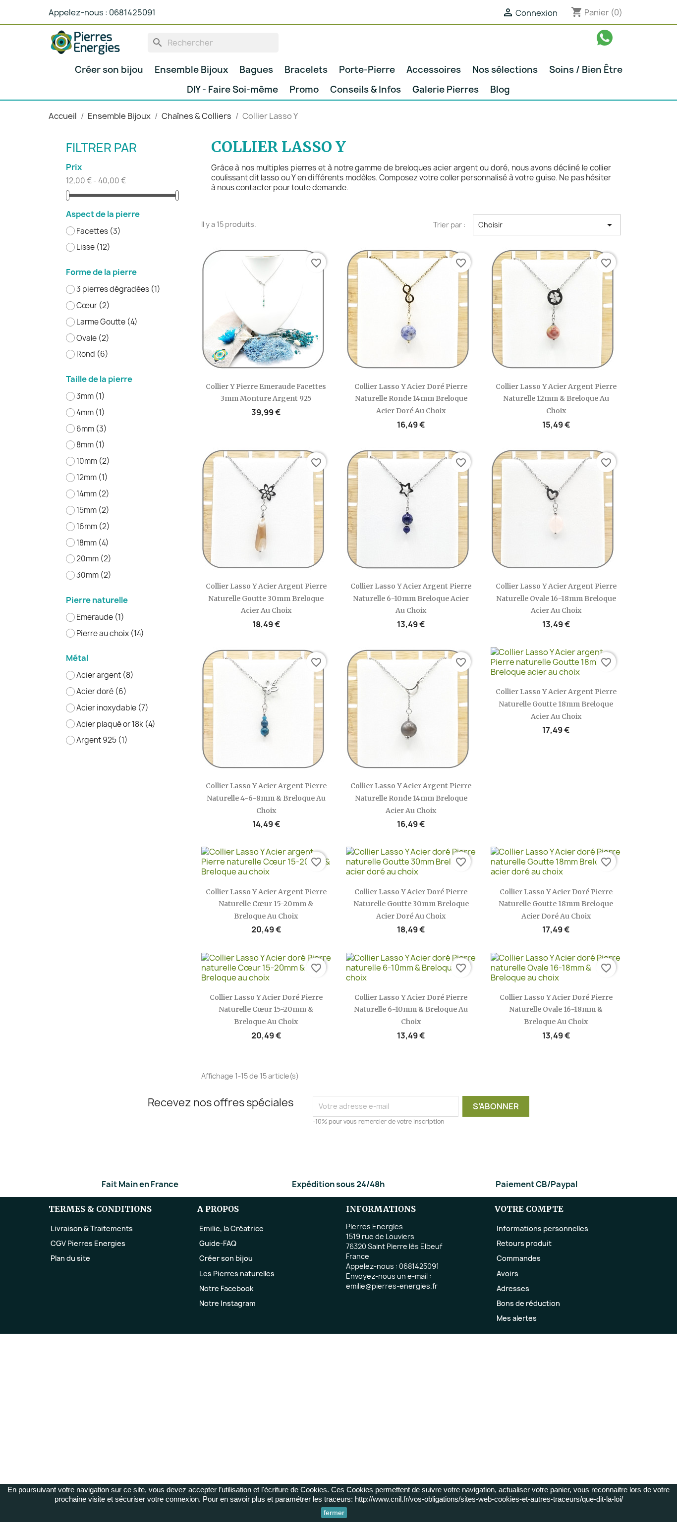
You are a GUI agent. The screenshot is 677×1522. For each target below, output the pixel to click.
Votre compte (529, 1209)
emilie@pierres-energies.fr (392, 1286)
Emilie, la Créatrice (231, 1228)
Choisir (547, 225)
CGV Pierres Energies (88, 1243)
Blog (500, 89)
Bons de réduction (528, 1303)
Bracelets (306, 69)
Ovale (93, 338)
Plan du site (70, 1258)
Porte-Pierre (367, 69)
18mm (92, 543)
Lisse (93, 247)
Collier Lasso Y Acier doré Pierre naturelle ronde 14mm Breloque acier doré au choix (410, 398)
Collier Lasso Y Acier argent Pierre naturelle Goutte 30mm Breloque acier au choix (266, 598)
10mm (93, 461)
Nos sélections (505, 69)
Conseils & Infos (365, 89)
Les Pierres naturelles (237, 1273)
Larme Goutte (107, 322)
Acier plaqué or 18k (116, 724)
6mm (91, 429)
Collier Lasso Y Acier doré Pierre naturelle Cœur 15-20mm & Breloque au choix (266, 1009)
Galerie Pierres (445, 89)
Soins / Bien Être (585, 69)
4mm (90, 413)
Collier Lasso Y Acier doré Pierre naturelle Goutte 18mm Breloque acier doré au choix (556, 904)
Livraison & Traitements (92, 1228)
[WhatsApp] (605, 37)
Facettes (98, 231)
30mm (94, 575)
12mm (92, 478)
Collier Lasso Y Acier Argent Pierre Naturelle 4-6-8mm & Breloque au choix (266, 798)
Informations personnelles (542, 1228)
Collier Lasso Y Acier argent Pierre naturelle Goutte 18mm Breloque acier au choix (556, 703)
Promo (304, 89)
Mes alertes (517, 1318)
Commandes (519, 1258)
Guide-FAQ (217, 1243)
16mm (93, 527)
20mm (94, 559)
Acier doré (101, 692)
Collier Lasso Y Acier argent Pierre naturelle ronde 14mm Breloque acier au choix (410, 798)
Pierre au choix (110, 634)
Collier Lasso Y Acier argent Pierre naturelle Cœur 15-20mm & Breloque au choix (266, 904)
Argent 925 (102, 740)
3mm (90, 396)
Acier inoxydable (112, 708)
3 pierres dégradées (118, 289)
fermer (334, 1513)
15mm (93, 510)
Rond (92, 354)
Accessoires (433, 69)
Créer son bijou (109, 69)
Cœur (93, 306)
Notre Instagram (227, 1303)
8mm (90, 445)
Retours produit (524, 1243)
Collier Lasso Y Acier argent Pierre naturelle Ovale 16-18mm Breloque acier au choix (556, 598)
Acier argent (105, 675)
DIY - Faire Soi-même (232, 89)
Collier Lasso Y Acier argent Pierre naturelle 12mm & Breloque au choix (556, 398)
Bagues (256, 69)
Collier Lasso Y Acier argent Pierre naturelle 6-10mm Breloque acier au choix (410, 598)
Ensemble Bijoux (191, 69)
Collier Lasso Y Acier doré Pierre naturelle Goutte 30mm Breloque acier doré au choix (411, 904)
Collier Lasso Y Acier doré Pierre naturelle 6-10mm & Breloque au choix (411, 1009)
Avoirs (507, 1273)
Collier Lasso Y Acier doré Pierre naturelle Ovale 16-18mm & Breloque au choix (556, 1009)
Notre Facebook (226, 1288)
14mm (93, 494)
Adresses (513, 1288)
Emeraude (100, 617)
